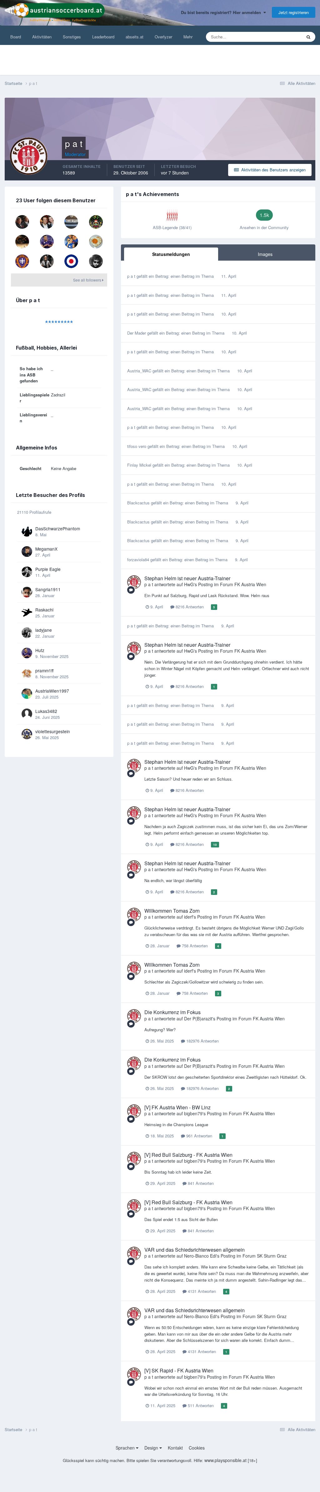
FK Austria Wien (250, 584)
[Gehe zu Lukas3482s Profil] (27, 714)
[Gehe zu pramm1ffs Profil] (27, 673)
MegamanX (46, 549)
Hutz (39, 650)
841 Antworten (200, 1183)
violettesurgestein (52, 731)
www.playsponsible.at (225, 1460)
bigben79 (193, 1113)
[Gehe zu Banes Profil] (47, 261)
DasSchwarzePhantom (57, 528)
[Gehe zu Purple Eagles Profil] (27, 572)
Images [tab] (265, 254)
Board (15, 37)
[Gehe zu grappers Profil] (22, 222)
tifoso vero (136, 446)
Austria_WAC (139, 371)
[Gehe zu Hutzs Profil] (47, 241)
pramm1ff (44, 670)
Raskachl (44, 609)
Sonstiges (72, 37)
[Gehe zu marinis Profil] (47, 222)
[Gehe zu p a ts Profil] (134, 582)
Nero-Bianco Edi (200, 1256)
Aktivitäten (42, 37)
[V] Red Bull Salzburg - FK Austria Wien (188, 1154)
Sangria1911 (48, 589)
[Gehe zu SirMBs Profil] (22, 261)
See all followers (87, 279)
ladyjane (43, 630)
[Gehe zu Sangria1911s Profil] (27, 592)
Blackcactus (138, 503)
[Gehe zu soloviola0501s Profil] (71, 261)
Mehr (187, 37)
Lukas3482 (46, 711)
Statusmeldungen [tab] (171, 254)
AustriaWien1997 (52, 691)
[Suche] (308, 37)
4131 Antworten (201, 1291)
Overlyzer (163, 37)
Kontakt (175, 1448)
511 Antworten (200, 1405)
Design (151, 1448)
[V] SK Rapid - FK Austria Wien (178, 1370)
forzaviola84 (138, 559)
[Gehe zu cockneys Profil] (71, 222)
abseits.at (134, 37)
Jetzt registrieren (293, 12)
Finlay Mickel (139, 465)
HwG (189, 584)
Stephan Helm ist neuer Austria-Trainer (187, 578)
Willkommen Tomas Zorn (172, 910)
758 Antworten (194, 946)
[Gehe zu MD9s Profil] (71, 241)
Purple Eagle (48, 569)
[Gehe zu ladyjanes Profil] (27, 632)
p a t (131, 276)
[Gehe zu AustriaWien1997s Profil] (27, 693)
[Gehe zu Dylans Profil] (96, 261)
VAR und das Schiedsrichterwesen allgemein (194, 1249)
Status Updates (280, 36)
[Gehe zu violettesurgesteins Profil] (27, 734)
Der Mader (136, 333)
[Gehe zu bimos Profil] (22, 241)
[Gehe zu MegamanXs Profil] (27, 551)
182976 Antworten (202, 1041)
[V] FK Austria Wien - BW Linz (177, 1107)
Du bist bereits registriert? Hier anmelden (222, 12)
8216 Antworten (189, 607)
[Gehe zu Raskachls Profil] (27, 612)
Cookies (197, 1448)
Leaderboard (103, 37)
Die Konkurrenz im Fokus (172, 1012)
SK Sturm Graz (272, 1256)
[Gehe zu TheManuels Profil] (96, 222)
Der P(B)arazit (198, 1018)
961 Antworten (198, 1136)
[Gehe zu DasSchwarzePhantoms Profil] (27, 531)
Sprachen (126, 1448)
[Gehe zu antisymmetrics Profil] (96, 241)
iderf (188, 917)
